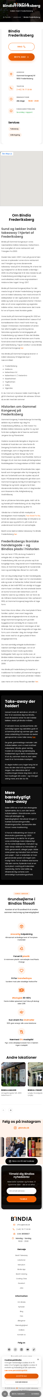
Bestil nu (13, 1074)
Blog (21, 1311)
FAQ (21, 1316)
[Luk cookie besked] (38, 1359)
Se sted (13, 1082)
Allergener (21, 1321)
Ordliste (21, 1330)
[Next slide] (10, 1110)
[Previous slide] (3, 1110)
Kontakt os (21, 1335)
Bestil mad (20, 57)
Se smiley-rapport (25, 112)
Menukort (21, 1265)
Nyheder (21, 1307)
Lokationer (17, 17)
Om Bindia (21, 1302)
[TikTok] (34, 1349)
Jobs (21, 1288)
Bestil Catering (21, 1274)
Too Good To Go (33, 515)
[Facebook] (9, 1349)
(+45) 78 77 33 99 (24, 89)
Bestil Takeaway (21, 1255)
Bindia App (21, 1269)
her (22, 348)
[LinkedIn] (21, 1349)
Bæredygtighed (22, 1325)
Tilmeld (23, 1199)
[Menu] (5, 1394)
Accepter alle (21, 1376)
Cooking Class (21, 1279)
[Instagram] (15, 1349)
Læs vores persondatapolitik (16, 1370)
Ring (20, 46)
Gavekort (21, 1283)
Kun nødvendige (21, 1382)
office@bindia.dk (23, 1225)
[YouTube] (27, 1349)
